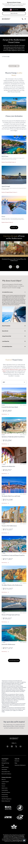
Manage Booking (5, 763)
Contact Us (4, 760)
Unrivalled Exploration (7, 346)
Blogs (16, 763)
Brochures (17, 760)
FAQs (3, 765)
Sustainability (5, 790)
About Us (4, 779)
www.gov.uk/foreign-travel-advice (19, 840)
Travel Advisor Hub (6, 771)
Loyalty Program (5, 781)
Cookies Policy (5, 796)
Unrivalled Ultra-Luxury (7, 292)
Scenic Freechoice (6, 325)
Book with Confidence (6, 773)
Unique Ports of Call (6, 336)
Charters (3, 783)
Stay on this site (14, 13)
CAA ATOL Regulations (6, 798)
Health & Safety (5, 767)
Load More (13, 227)
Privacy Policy (5, 794)
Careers (3, 786)
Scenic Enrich (5, 331)
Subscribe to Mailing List (20, 765)
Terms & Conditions (6, 792)
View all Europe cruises (14, 660)
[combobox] (14, 382)
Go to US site (15, 9)
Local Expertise (5, 341)
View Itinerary (4, 414)
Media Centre (4, 788)
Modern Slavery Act (6, 801)
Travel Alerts (4, 769)
